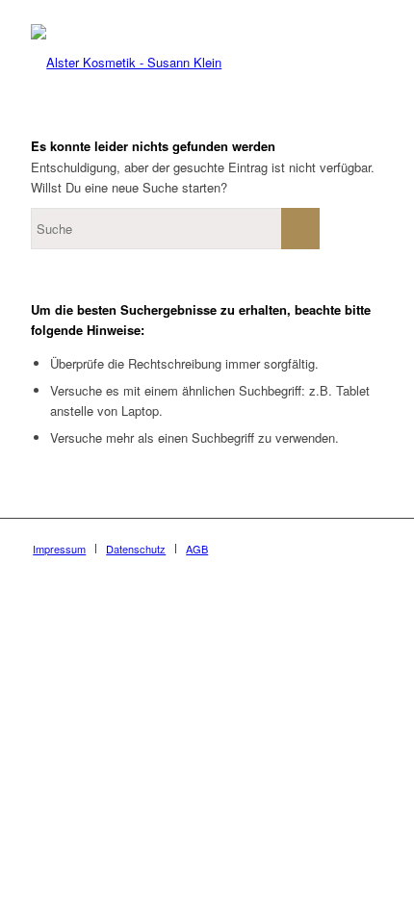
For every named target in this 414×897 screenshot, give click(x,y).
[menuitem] (59, 548)
